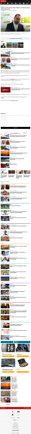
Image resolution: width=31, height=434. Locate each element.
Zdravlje (21, 3)
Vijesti (2, 3)
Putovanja (18, 3)
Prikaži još (8, 404)
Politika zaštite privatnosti (15, 426)
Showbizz (10, 3)
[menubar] (28, 1)
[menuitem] (28, 1)
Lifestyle (13, 3)
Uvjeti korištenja (15, 425)
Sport (5, 3)
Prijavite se (15, 127)
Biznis (25, 3)
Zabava (28, 3)
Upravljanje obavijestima (16, 430)
